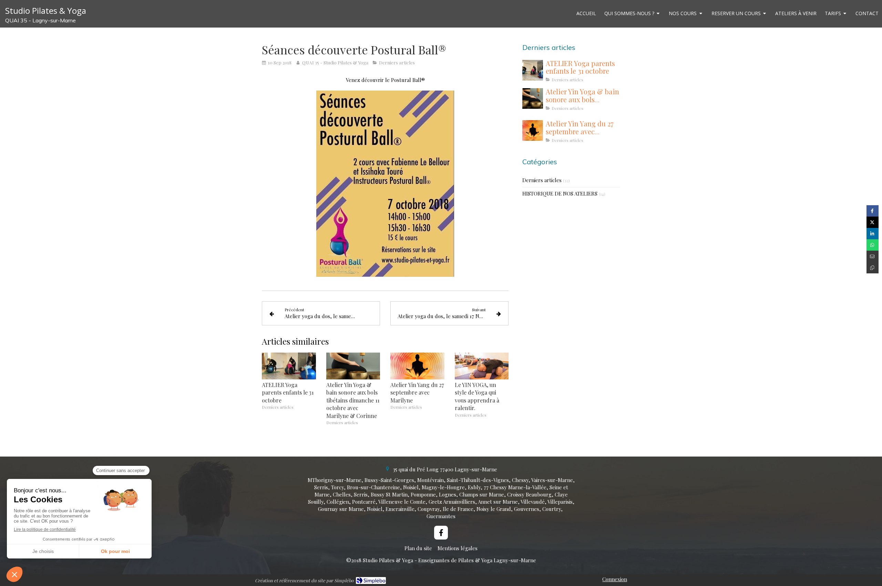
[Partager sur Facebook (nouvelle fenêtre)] (872, 211)
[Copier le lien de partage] (872, 267)
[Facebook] (441, 533)
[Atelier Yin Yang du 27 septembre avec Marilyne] (417, 366)
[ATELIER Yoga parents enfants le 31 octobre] (289, 366)
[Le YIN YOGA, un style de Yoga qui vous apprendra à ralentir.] (482, 366)
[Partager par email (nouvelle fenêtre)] (872, 256)
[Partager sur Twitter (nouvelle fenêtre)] (872, 222)
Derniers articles (542, 180)
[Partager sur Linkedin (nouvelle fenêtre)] (872, 233)
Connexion (614, 579)
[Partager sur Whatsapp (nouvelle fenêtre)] (872, 245)
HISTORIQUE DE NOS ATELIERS (559, 193)
